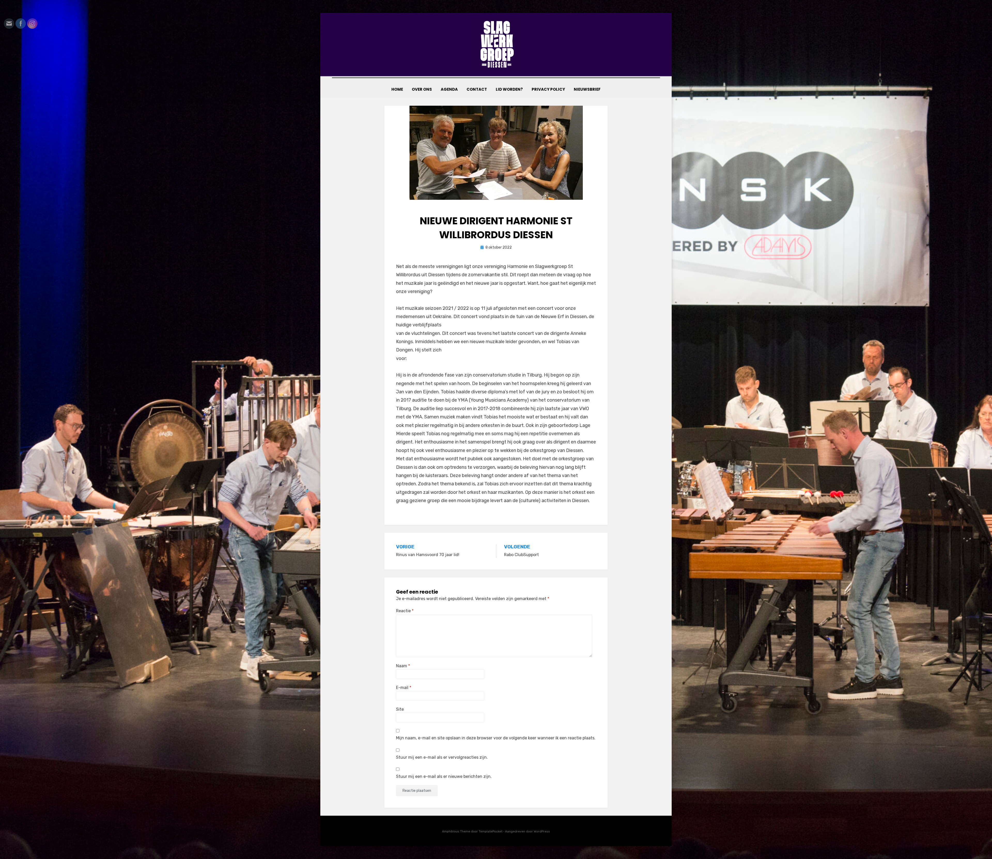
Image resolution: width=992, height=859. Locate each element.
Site (400, 709)
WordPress (542, 831)
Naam (403, 665)
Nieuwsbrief (587, 89)
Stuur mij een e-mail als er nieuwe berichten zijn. (444, 776)
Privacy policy (548, 89)
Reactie (405, 610)
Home (397, 89)
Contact (477, 89)
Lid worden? (509, 89)
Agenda (449, 89)
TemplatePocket (490, 831)
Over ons (422, 89)
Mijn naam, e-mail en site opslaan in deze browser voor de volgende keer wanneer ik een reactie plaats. (495, 737)
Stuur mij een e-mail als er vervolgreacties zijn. (442, 757)
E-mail (403, 687)
